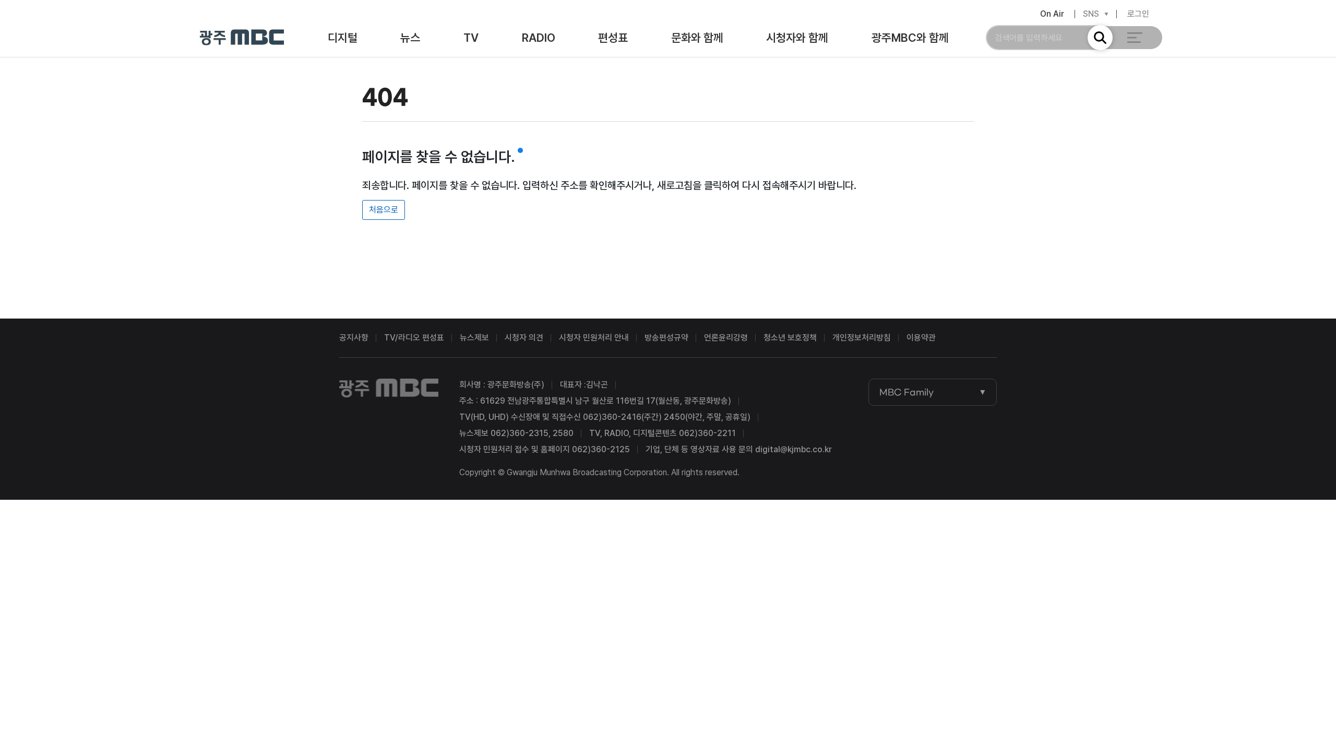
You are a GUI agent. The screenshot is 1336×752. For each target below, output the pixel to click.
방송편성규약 (666, 338)
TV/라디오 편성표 (414, 338)
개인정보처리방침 (861, 338)
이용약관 (921, 338)
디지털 (342, 37)
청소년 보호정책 (790, 338)
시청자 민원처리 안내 (594, 338)
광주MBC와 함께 (910, 37)
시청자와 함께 (797, 37)
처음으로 (383, 210)
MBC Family (906, 392)
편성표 (613, 37)
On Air (1052, 14)
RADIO (538, 37)
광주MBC (242, 38)
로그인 (1138, 14)
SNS (1091, 14)
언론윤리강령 (726, 338)
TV (471, 37)
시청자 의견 (524, 338)
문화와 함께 (697, 37)
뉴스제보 (474, 338)
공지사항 (353, 338)
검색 (1100, 37)
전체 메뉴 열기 (1134, 37)
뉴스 (410, 37)
